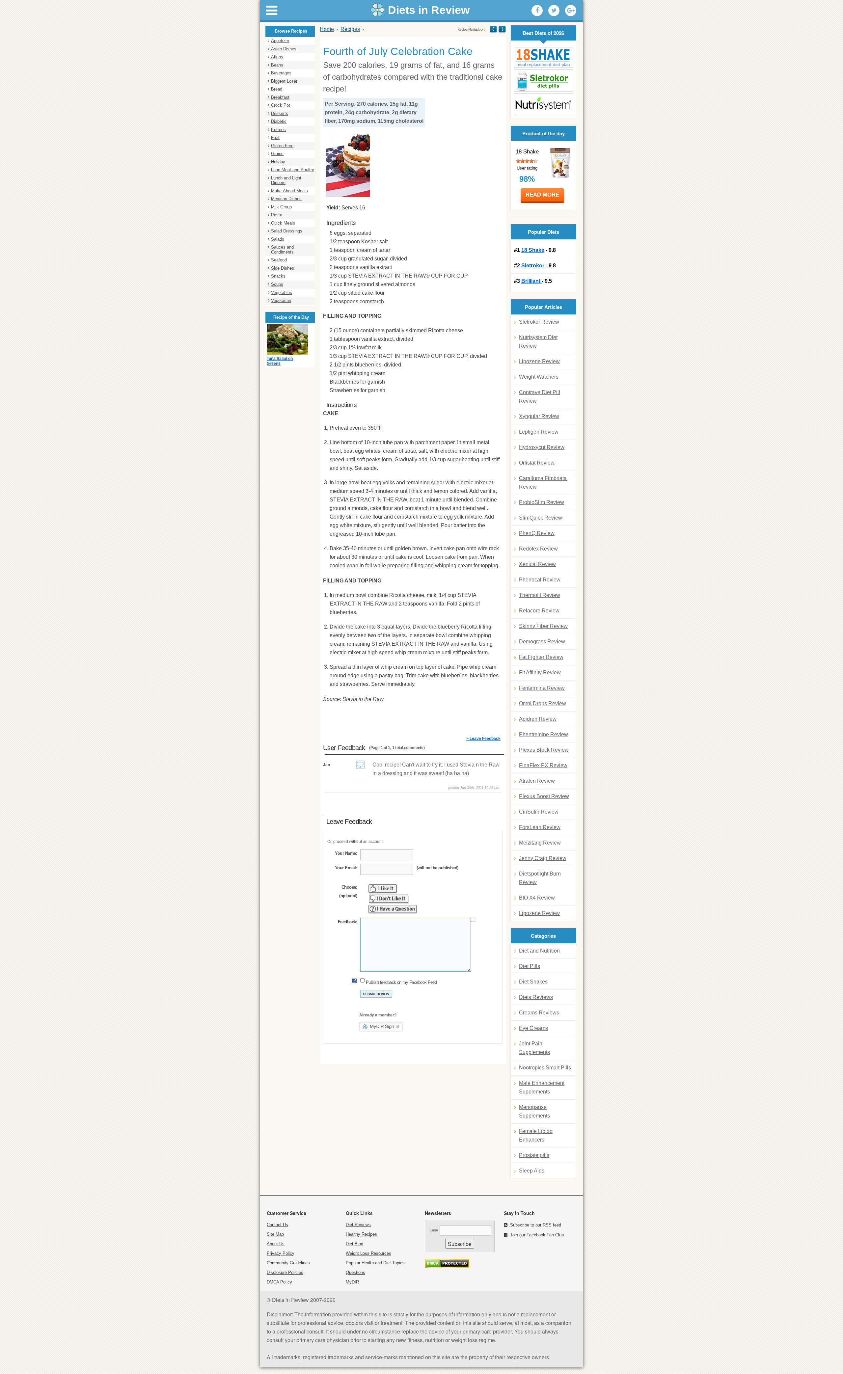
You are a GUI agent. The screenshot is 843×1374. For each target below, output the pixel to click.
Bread (276, 89)
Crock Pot (280, 105)
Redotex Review (538, 549)
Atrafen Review (537, 781)
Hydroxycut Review (541, 447)
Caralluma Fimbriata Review (543, 482)
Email (434, 1230)
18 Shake (527, 151)
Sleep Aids (531, 1170)
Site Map (275, 1234)
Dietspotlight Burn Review (540, 878)
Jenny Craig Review (542, 858)
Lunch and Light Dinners (286, 180)
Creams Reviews (539, 1012)
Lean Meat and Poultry (292, 169)
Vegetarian (281, 300)
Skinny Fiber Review (543, 626)
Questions (355, 1272)
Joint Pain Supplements (534, 1048)
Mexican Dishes (286, 198)
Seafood (279, 259)
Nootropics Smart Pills (545, 1067)
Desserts (279, 113)
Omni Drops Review (542, 703)
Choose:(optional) (348, 891)
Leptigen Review (538, 432)
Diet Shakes (533, 981)
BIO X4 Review (537, 898)
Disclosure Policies (285, 1272)
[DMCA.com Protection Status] (447, 1266)
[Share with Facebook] (537, 10)
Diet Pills (529, 966)
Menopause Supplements (534, 1111)
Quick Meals (283, 223)
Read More (542, 195)
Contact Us (277, 1224)
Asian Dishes (283, 48)
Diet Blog (354, 1243)
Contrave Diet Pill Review (539, 397)
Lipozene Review (539, 361)
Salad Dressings (286, 231)
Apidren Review (538, 719)
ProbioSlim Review (541, 502)
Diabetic (278, 121)
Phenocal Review (539, 579)
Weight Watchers (538, 377)
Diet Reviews (358, 1224)
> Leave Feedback (483, 738)
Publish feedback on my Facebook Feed (401, 982)
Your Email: (346, 867)
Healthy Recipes (361, 1234)
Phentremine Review (543, 734)
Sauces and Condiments (282, 250)
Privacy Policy (280, 1253)
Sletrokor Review (539, 322)
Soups (277, 284)
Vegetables (281, 292)
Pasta (276, 214)
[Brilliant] (543, 104)
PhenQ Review (537, 533)
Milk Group (281, 206)
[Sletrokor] (543, 80)
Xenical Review (537, 564)
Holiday (278, 161)
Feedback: (347, 921)
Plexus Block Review (544, 750)
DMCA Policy (279, 1282)
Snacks (278, 276)
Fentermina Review (542, 688)
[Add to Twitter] (553, 10)
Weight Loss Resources (368, 1253)
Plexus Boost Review (544, 796)
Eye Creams (533, 1028)
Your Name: (346, 853)
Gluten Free (282, 145)
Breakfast (280, 97)
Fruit (275, 137)
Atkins (277, 56)
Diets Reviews (536, 997)
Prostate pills (534, 1155)
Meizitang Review (540, 843)
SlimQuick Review (540, 518)
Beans (277, 65)
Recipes (350, 29)
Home (327, 29)
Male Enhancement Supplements (541, 1087)
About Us (276, 1243)
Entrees (278, 129)
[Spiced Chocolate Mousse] (493, 29)
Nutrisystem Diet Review (538, 342)
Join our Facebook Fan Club (537, 1234)
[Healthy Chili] (502, 29)
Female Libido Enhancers (536, 1135)
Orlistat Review (537, 463)
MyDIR (352, 1282)
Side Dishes (282, 268)
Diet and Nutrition (539, 951)
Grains (277, 153)
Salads (277, 239)
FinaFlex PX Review (543, 765)
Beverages (281, 72)
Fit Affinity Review (540, 672)
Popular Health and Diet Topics (375, 1262)
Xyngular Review (539, 416)
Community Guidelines (288, 1262)
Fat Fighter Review (541, 657)
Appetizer (280, 40)
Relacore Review (539, 610)
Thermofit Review (539, 595)
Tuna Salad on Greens (280, 361)
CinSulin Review (538, 812)
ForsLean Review (539, 827)
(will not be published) (437, 867)
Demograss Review (542, 641)
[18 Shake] (543, 57)
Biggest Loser (284, 81)
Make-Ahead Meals (289, 190)
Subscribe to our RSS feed (535, 1225)
